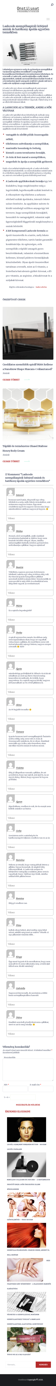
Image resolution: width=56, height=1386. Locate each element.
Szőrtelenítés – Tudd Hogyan (20, 1220)
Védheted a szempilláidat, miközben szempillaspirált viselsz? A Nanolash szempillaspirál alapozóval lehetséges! (25, 1319)
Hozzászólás (9, 1057)
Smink (6, 373)
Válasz (11, 518)
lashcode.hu (41, 287)
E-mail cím (35, 1085)
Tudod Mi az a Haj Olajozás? (19, 1354)
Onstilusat (22, 1380)
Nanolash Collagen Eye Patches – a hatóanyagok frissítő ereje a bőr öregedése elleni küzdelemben (28, 1184)
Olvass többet (11, 379)
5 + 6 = (7, 1097)
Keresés (43, 1365)
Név (6, 1085)
